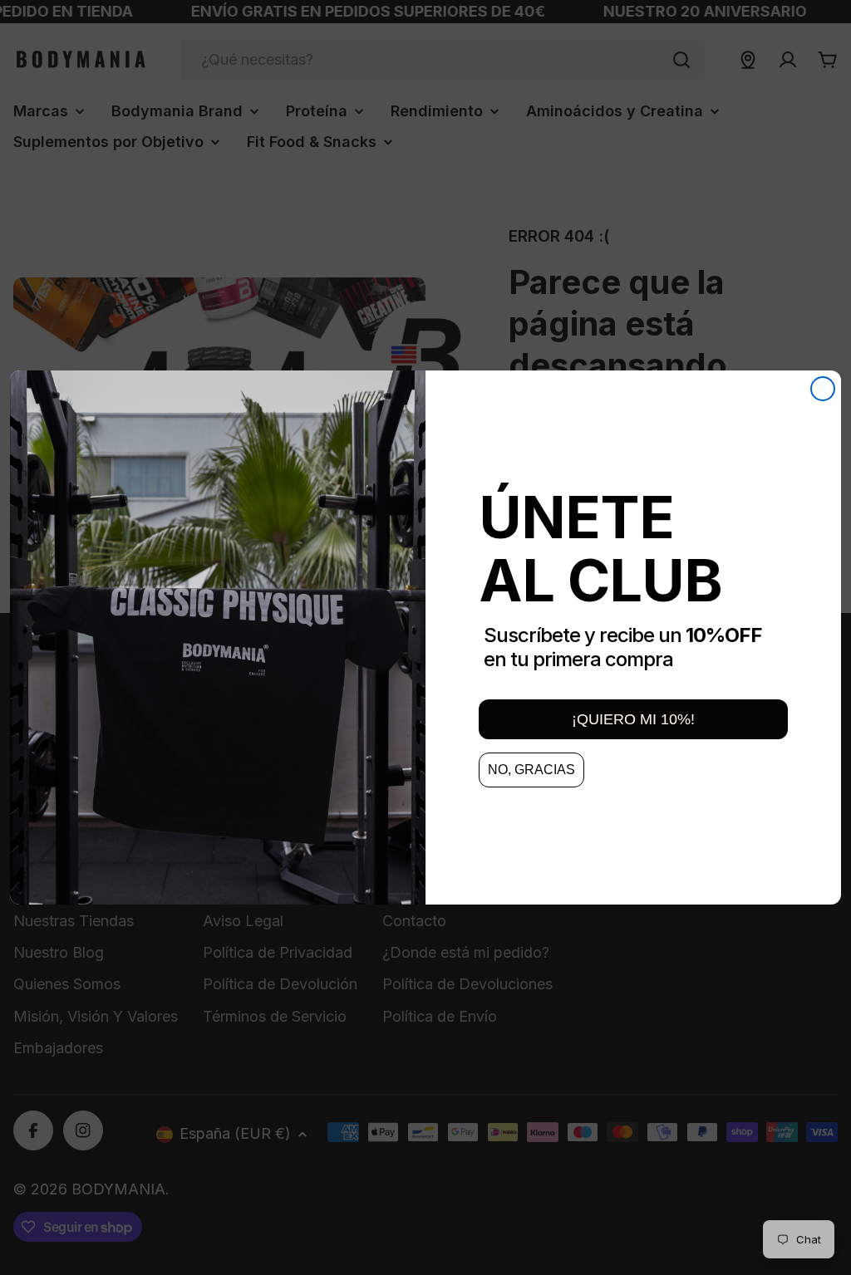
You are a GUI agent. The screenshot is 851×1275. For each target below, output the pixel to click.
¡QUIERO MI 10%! (633, 719)
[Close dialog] (822, 388)
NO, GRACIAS (531, 770)
